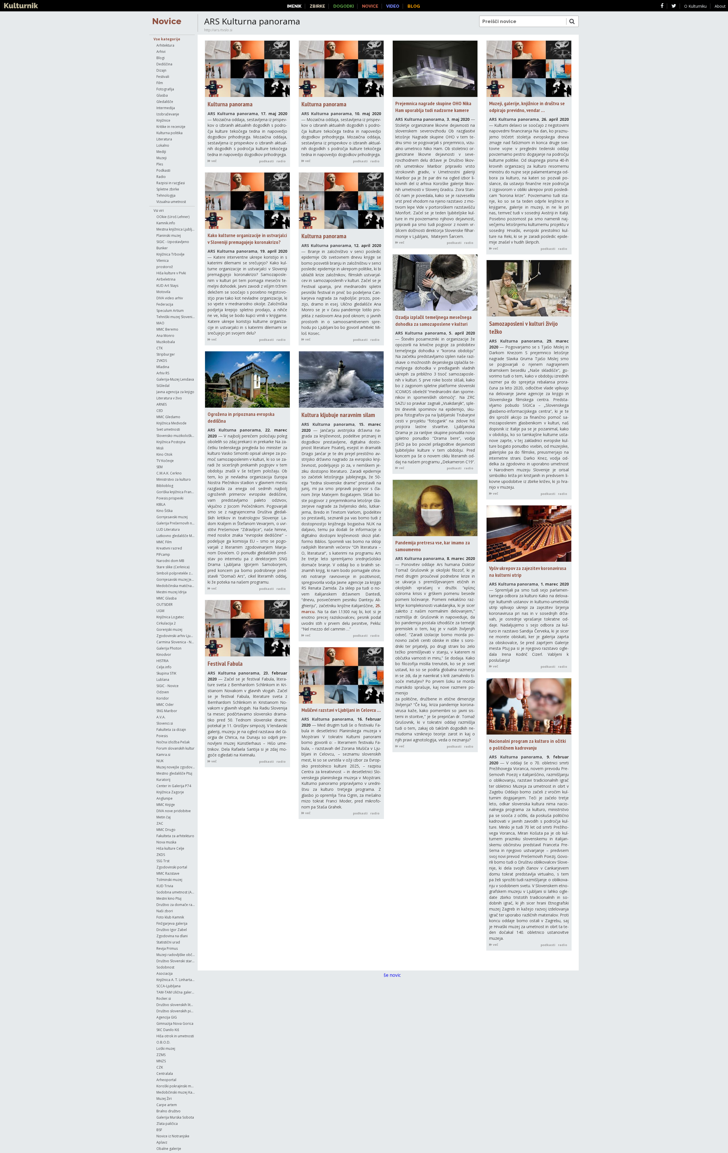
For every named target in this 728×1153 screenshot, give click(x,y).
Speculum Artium (170, 310)
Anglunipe (164, 798)
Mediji (161, 151)
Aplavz (161, 1142)
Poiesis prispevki (169, 498)
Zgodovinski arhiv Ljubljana (175, 635)
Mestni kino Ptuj (168, 898)
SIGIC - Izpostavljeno (172, 241)
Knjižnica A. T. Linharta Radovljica (175, 979)
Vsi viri (159, 210)
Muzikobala (165, 341)
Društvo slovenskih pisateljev (175, 1011)
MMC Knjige (165, 804)
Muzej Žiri (164, 1098)
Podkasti (163, 170)
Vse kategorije (167, 39)
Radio (161, 176)
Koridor (162, 698)
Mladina (162, 366)
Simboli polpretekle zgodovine (175, 573)
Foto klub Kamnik (170, 917)
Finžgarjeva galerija (171, 923)
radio (281, 161)
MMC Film (164, 542)
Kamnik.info (165, 223)
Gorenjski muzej (169, 629)
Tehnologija (165, 195)
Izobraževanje (167, 114)
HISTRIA (162, 660)
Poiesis (162, 735)
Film (159, 82)
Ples (159, 164)
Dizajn (161, 70)
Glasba (162, 95)
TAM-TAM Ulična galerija (175, 992)
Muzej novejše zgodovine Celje (175, 767)
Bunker (162, 248)
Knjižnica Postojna (170, 441)
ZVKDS (161, 360)
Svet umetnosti (168, 429)
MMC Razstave (167, 873)
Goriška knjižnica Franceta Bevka (175, 492)
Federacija (164, 304)
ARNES (161, 404)
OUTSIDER (164, 604)
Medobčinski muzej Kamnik (175, 1092)
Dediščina (164, 64)
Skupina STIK (166, 673)
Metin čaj (163, 817)
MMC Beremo (167, 329)
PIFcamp (163, 554)
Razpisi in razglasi (170, 183)
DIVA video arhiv (169, 298)
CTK (159, 348)
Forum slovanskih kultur (175, 748)
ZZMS (161, 1054)
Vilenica (162, 260)
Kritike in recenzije (170, 126)
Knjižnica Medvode (171, 423)
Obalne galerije (168, 1148)
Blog (414, 6)
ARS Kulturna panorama (233, 113)
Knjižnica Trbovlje (170, 254)
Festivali (162, 76)
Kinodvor (163, 654)
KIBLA (161, 504)
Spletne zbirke (167, 189)
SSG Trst (162, 860)
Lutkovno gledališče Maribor (175, 535)
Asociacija (164, 973)
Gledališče (164, 101)
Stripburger (165, 354)
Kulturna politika (169, 132)
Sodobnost (165, 967)
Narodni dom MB (170, 560)
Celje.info (163, 667)
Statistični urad (168, 942)
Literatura (164, 139)
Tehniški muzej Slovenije (175, 316)
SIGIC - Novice (167, 685)
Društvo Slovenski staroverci (175, 961)
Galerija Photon (168, 648)
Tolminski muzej (169, 879)
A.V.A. (161, 717)
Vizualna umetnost (171, 201)
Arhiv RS (162, 373)
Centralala (164, 1073)
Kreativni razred (169, 548)
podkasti (266, 161)
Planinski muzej (168, 235)
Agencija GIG (166, 1017)
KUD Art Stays (167, 285)
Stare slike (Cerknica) (172, 567)
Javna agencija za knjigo (175, 391)
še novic (393, 975)
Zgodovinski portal (171, 867)
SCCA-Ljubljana (168, 986)
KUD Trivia (164, 886)
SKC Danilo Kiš (167, 1029)
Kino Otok (164, 454)
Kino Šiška (164, 510)
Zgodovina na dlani (172, 936)
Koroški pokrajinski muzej (175, 1086)
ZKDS (160, 854)
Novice (166, 21)
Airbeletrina (165, 279)
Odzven (162, 692)
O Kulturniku (695, 6)
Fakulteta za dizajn (171, 729)
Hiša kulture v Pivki (171, 273)
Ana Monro (165, 335)
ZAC (159, 823)
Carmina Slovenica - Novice (175, 642)
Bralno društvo (168, 1111)
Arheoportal (166, 1079)
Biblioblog (164, 485)
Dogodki (343, 6)
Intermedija (165, 107)
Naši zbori (164, 911)
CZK (159, 1067)
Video (392, 6)
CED (159, 410)
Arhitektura (165, 45)
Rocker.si (163, 998)
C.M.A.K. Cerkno (169, 473)
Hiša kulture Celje (170, 848)
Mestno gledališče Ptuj (174, 773)
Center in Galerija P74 (173, 785)
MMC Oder (165, 704)
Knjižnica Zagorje (170, 792)
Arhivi (161, 51)
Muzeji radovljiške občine (175, 954)
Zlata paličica (167, 1123)
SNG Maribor (166, 710)
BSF (159, 1129)
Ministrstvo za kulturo (173, 479)
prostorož (164, 266)
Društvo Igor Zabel (171, 929)
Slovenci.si (164, 723)
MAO (160, 323)
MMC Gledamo (168, 416)
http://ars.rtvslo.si (218, 30)
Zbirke (317, 6)
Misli (160, 448)
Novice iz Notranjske (172, 1136)
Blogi (160, 57)
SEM (159, 466)
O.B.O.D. (163, 1042)
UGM (160, 610)
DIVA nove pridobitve (173, 810)
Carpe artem (166, 1104)
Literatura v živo (169, 398)
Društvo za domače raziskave (175, 904)
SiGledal (162, 385)
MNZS (161, 1061)
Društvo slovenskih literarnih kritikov (175, 1004)
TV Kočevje (165, 460)
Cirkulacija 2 (166, 623)
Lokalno (162, 145)
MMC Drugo (165, 829)
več (213, 161)
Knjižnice (163, 120)
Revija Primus (167, 948)
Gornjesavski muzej (172, 517)
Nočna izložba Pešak (173, 742)
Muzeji (161, 157)
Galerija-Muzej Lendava (175, 379)
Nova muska (166, 842)
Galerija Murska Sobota (175, 1117)
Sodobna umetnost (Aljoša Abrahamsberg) (175, 892)
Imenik (294, 6)
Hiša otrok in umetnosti (175, 1036)
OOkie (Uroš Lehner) (172, 216)
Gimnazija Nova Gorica (174, 1023)
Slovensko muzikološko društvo (175, 435)
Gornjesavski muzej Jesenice (175, 579)
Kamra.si (163, 754)
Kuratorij (163, 779)
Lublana (162, 679)
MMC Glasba (166, 598)
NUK (160, 760)
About (720, 6)
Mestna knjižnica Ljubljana (175, 229)
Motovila (163, 291)
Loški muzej (165, 1048)
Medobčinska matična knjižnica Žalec (175, 585)
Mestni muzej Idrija (171, 592)
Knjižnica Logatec (170, 617)
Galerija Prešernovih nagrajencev (175, 523)
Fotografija (165, 89)
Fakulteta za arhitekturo (175, 835)
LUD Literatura (168, 529)
